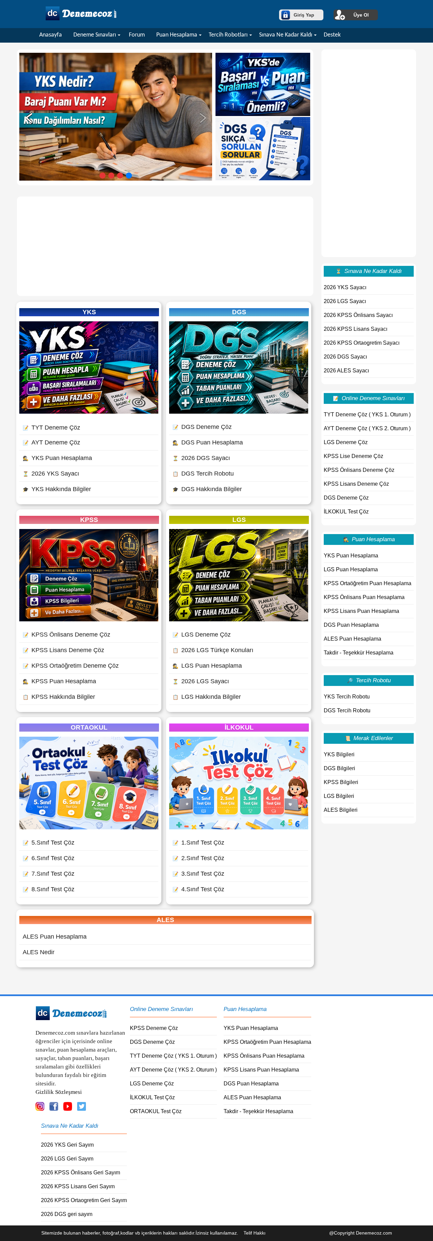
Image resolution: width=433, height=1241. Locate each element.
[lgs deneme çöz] (238, 619)
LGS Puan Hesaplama (207, 665)
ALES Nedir (38, 952)
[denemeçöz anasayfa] (81, 19)
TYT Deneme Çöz (51, 427)
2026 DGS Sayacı (201, 458)
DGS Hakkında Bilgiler (207, 489)
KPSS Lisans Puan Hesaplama (361, 611)
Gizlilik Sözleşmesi (59, 1092)
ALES (165, 919)
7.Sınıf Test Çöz (48, 873)
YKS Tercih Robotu (347, 696)
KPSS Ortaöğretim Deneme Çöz (71, 665)
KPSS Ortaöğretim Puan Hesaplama (367, 583)
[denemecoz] (71, 1018)
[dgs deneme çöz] (238, 411)
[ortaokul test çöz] (88, 827)
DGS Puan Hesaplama (208, 442)
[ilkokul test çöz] (238, 827)
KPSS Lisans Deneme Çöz (63, 650)
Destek (332, 35)
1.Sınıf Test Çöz (198, 842)
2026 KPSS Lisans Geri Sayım (78, 1186)
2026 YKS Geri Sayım (67, 1145)
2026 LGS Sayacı (201, 681)
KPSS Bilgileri (341, 782)
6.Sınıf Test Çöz (48, 858)
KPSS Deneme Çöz (154, 1028)
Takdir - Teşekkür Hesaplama (358, 653)
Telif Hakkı (255, 1233)
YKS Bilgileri (339, 754)
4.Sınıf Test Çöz (198, 889)
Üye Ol (361, 15)
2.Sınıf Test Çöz (198, 858)
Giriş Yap (304, 15)
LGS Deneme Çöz (202, 634)
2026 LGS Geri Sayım (67, 1159)
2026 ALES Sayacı (346, 370)
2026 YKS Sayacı (51, 473)
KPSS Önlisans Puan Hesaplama (364, 597)
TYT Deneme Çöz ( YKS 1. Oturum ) (367, 414)
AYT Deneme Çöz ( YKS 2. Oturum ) (367, 428)
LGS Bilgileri (339, 796)
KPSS (89, 519)
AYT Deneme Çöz (51, 442)
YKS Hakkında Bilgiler (57, 489)
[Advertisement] (165, 246)
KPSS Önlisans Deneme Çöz (66, 634)
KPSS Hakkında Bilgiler (59, 696)
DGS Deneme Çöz (202, 426)
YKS (89, 312)
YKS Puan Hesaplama (57, 458)
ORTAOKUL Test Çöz (156, 1111)
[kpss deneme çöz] (88, 619)
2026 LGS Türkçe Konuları (213, 650)
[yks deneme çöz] (88, 411)
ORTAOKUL (89, 727)
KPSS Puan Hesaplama (59, 681)
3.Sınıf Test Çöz (198, 873)
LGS (239, 519)
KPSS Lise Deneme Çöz (353, 456)
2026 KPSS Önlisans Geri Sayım (80, 1172)
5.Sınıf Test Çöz (48, 842)
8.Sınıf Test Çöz (48, 889)
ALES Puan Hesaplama (55, 936)
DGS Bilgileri (339, 768)
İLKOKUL (239, 727)
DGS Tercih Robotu (203, 473)
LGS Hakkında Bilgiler (207, 696)
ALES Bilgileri (341, 810)
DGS (239, 312)
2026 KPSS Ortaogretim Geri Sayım (84, 1200)
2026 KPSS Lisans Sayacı (355, 329)
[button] (102, 176)
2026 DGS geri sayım (66, 1214)
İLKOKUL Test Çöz (346, 511)
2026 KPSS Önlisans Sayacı (358, 315)
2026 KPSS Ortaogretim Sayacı (362, 343)
